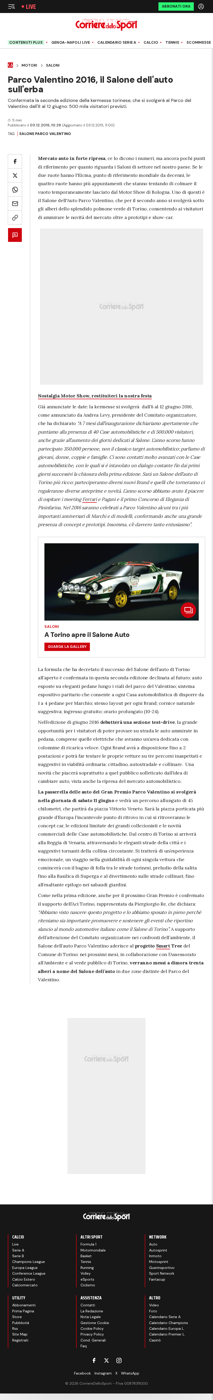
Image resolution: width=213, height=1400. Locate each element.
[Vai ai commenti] (15, 235)
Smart (163, 946)
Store (17, 1316)
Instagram (103, 1373)
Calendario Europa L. (166, 1328)
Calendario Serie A (116, 42)
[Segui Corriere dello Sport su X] (106, 1360)
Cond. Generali (93, 1340)
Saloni (52, 65)
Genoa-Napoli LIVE (70, 42)
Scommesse (199, 42)
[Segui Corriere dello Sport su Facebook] (94, 1360)
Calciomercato (25, 1285)
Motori (29, 65)
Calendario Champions (168, 1322)
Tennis (172, 42)
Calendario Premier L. (167, 1334)
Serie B (18, 1256)
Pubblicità (20, 1322)
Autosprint (158, 1250)
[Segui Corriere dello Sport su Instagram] (119, 1360)
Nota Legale (91, 1316)
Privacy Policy (92, 1334)
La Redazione (92, 1311)
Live (31, 6)
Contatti (88, 1305)
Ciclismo (88, 1285)
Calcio (151, 42)
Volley (86, 1273)
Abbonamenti (24, 1305)
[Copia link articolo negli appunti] (15, 217)
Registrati (20, 1340)
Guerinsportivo (162, 1267)
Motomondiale (93, 1250)
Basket (86, 1256)
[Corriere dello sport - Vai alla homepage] (106, 25)
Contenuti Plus (26, 42)
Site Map (20, 1334)
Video (154, 1305)
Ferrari (89, 499)
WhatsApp (130, 1373)
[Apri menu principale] (11, 6)
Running (87, 1267)
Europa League (25, 1267)
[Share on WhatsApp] (15, 189)
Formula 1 (88, 1244)
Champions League (28, 1261)
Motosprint (158, 1261)
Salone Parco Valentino (45, 133)
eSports (87, 1279)
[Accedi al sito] (201, 6)
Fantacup (157, 1279)
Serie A (18, 1250)
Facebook (82, 1373)
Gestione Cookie (95, 1322)
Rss (15, 1328)
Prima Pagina (23, 1311)
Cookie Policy (92, 1328)
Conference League (28, 1273)
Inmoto (155, 1256)
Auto (153, 1244)
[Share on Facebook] (15, 161)
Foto (153, 1311)
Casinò (155, 1340)
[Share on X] (15, 175)
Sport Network (161, 1273)
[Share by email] (15, 203)
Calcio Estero (23, 1279)
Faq (84, 1346)
